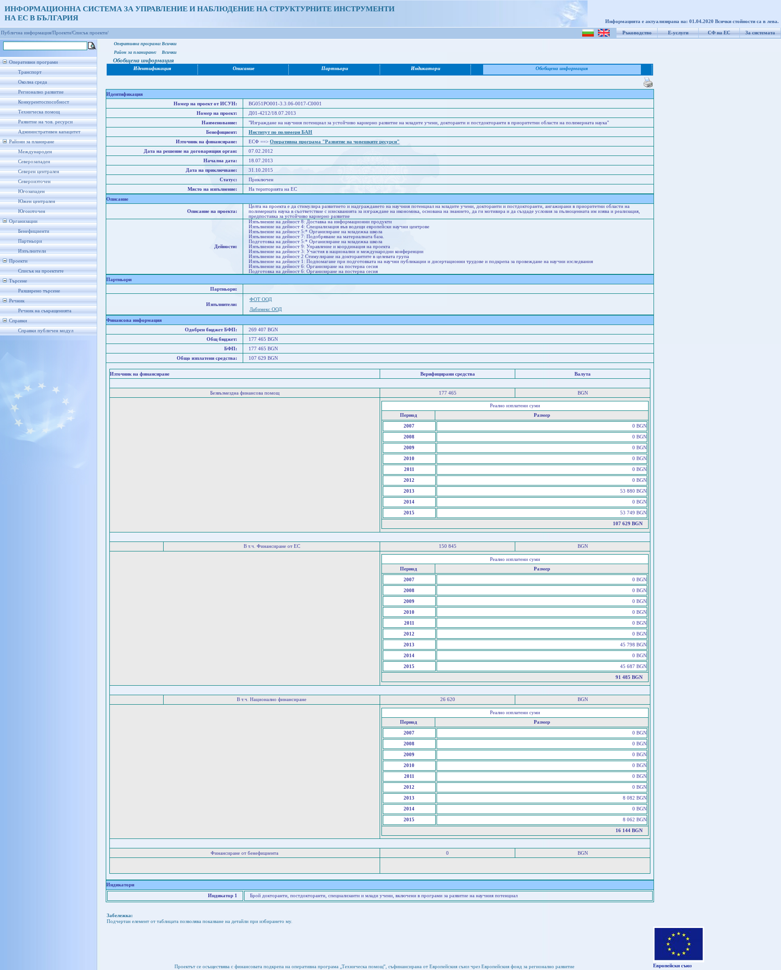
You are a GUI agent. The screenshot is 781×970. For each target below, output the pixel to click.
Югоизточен (31, 211)
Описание (243, 68)
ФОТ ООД (260, 299)
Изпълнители (32, 251)
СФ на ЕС (719, 32)
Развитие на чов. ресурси (45, 121)
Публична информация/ (26, 32)
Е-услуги (678, 32)
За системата (760, 32)
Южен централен (36, 201)
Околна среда (32, 82)
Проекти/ (62, 32)
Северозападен (34, 161)
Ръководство (637, 32)
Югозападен (31, 191)
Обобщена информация (562, 68)
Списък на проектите (41, 270)
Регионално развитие (41, 91)
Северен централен (38, 171)
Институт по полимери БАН (280, 132)
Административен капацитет (49, 131)
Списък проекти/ (90, 32)
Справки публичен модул (45, 330)
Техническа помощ (39, 111)
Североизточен (34, 181)
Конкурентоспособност (43, 101)
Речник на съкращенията (44, 310)
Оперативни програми (33, 62)
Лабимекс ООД (265, 309)
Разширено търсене (39, 290)
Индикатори (425, 68)
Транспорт (30, 72)
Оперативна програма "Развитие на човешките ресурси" (335, 141)
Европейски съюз (672, 965)
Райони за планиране (31, 141)
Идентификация (152, 68)
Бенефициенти (33, 231)
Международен (35, 151)
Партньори (30, 241)
